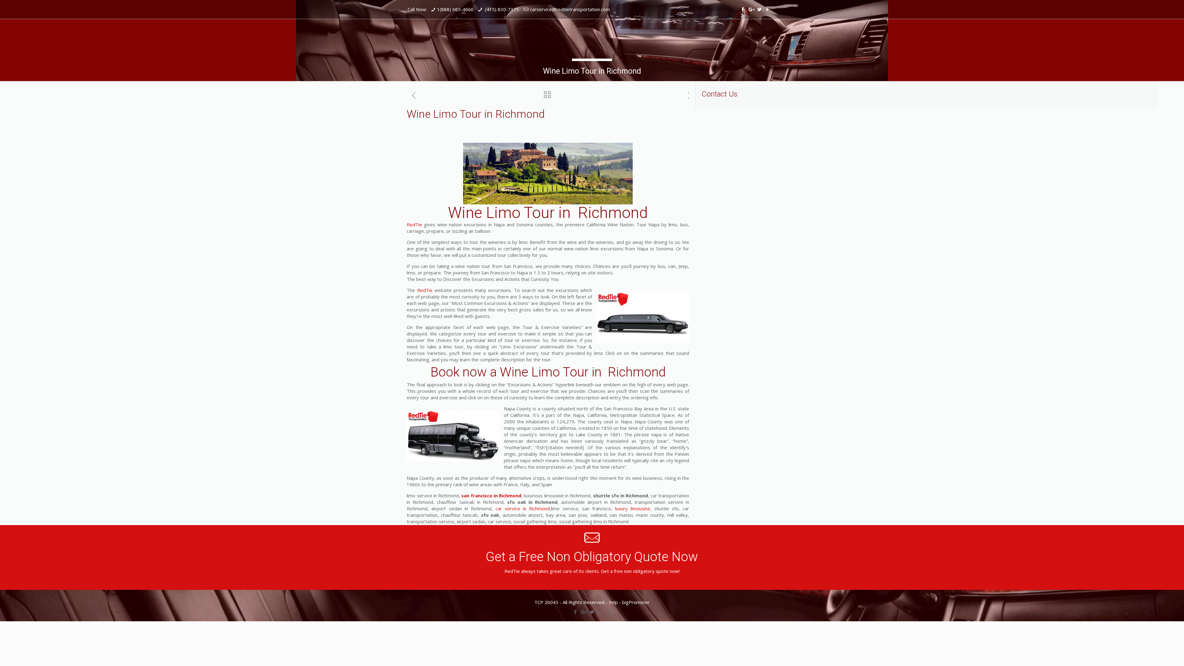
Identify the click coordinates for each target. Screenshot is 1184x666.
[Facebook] (742, 9)
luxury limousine (632, 508)
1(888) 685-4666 (455, 9)
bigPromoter (636, 602)
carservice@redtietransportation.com (570, 9)
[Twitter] (759, 9)
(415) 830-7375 (501, 9)
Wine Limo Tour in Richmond (548, 213)
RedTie (414, 224)
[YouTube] (767, 9)
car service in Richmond (522, 508)
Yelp (613, 602)
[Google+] (751, 9)
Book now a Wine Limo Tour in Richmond (548, 372)
